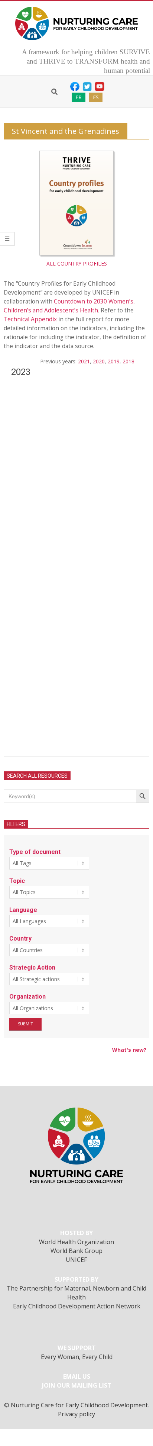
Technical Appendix (30, 319)
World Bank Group (76, 1251)
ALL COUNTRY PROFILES (76, 263)
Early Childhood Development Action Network (76, 1306)
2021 (84, 361)
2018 (128, 361)
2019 (114, 361)
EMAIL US (76, 1376)
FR (78, 97)
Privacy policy (76, 1414)
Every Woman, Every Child (77, 1357)
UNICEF (76, 1260)
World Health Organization (76, 1242)
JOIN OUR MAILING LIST (76, 1385)
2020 (99, 361)
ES (96, 97)
